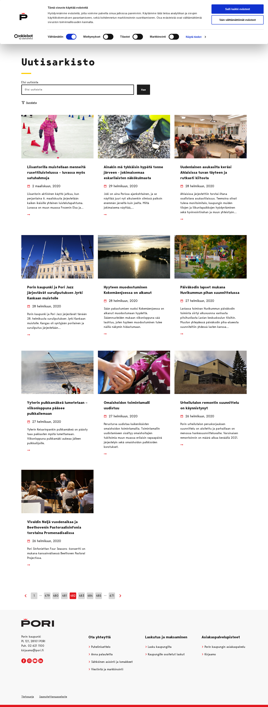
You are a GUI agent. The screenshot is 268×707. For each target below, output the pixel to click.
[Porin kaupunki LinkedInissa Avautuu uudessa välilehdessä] (40, 661)
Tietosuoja (27, 696)
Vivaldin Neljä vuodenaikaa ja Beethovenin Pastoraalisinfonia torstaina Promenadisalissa (54, 527)
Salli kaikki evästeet (237, 9)
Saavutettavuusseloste (53, 696)
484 (90, 595)
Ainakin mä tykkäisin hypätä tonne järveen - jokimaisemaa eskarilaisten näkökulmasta (133, 172)
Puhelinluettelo (100, 647)
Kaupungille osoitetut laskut (166, 654)
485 (98, 595)
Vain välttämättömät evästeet (237, 19)
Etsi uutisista (29, 82)
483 (81, 595)
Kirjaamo (210, 654)
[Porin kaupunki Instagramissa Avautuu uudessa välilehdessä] (29, 661)
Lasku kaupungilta (159, 647)
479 (47, 595)
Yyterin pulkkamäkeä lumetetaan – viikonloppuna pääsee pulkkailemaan (57, 408)
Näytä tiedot (193, 36)
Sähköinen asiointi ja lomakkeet (111, 662)
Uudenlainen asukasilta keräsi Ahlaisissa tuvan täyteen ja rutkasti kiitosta (206, 172)
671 (112, 595)
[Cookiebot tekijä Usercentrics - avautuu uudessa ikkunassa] (24, 37)
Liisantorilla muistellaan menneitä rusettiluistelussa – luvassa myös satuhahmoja (56, 172)
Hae (143, 89)
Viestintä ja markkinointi (106, 669)
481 (64, 595)
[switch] (108, 37)
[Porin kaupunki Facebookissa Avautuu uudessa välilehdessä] (23, 661)
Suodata (31, 102)
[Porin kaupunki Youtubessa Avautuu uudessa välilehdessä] (35, 661)
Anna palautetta (101, 654)
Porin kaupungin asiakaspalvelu (224, 647)
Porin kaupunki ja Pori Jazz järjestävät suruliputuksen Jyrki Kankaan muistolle (55, 292)
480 (56, 595)
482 (72, 595)
